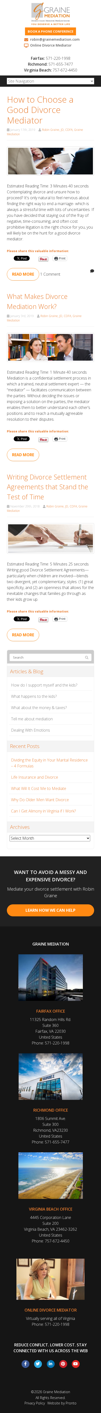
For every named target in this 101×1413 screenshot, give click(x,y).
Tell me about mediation (32, 719)
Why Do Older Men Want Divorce (40, 799)
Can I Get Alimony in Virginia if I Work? (43, 811)
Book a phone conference (50, 31)
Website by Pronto (61, 1403)
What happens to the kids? (34, 696)
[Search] (86, 658)
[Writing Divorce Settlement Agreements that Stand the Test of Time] (50, 538)
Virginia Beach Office (50, 1209)
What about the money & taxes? (39, 707)
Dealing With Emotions (30, 730)
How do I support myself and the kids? (44, 685)
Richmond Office (50, 1110)
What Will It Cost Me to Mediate (38, 788)
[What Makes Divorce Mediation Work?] (50, 347)
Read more (23, 274)
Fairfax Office (50, 1011)
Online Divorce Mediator (51, 1310)
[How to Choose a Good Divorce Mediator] (50, 160)
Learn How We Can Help (50, 910)
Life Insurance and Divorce (34, 777)
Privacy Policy (35, 1403)
